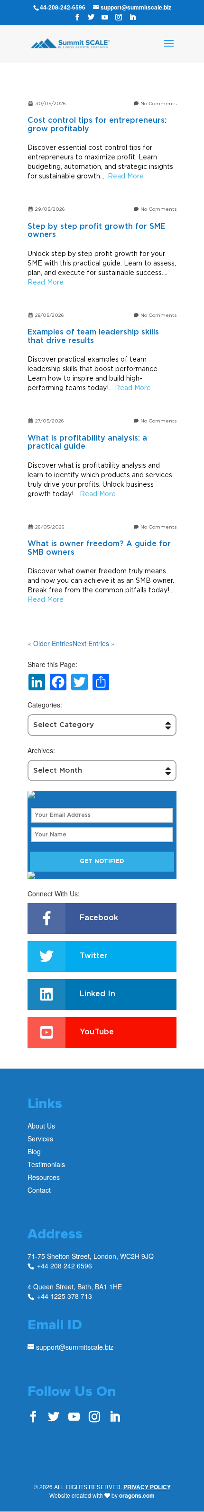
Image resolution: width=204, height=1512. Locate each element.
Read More (126, 175)
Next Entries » (94, 643)
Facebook (99, 918)
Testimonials (46, 1164)
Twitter (94, 956)
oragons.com (137, 1495)
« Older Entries (50, 643)
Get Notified (102, 861)
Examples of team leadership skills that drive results (93, 336)
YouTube (97, 1032)
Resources (44, 1177)
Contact (39, 1190)
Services (40, 1138)
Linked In (97, 994)
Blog (34, 1151)
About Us (41, 1125)
